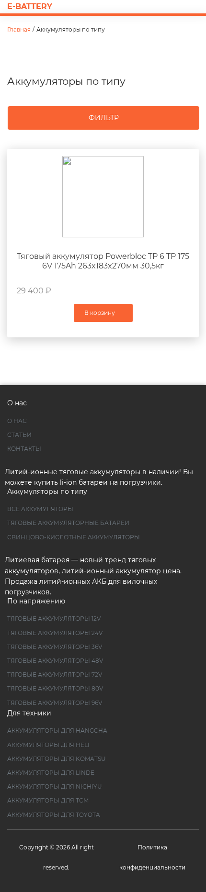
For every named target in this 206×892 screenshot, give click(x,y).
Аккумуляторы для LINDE (50, 772)
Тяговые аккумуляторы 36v (54, 646)
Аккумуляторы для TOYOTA (53, 814)
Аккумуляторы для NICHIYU (54, 786)
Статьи (19, 434)
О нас (17, 420)
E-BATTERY (29, 6)
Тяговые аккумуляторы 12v (54, 618)
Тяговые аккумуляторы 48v (55, 660)
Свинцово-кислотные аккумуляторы (73, 537)
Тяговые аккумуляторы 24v (55, 632)
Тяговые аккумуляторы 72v (54, 674)
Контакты (24, 448)
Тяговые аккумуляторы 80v (55, 688)
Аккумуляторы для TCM (48, 800)
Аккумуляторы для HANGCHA (57, 730)
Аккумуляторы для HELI (48, 744)
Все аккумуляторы (40, 509)
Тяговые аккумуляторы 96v (54, 702)
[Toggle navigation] (16, 19)
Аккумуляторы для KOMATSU (56, 758)
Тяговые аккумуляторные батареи (68, 522)
